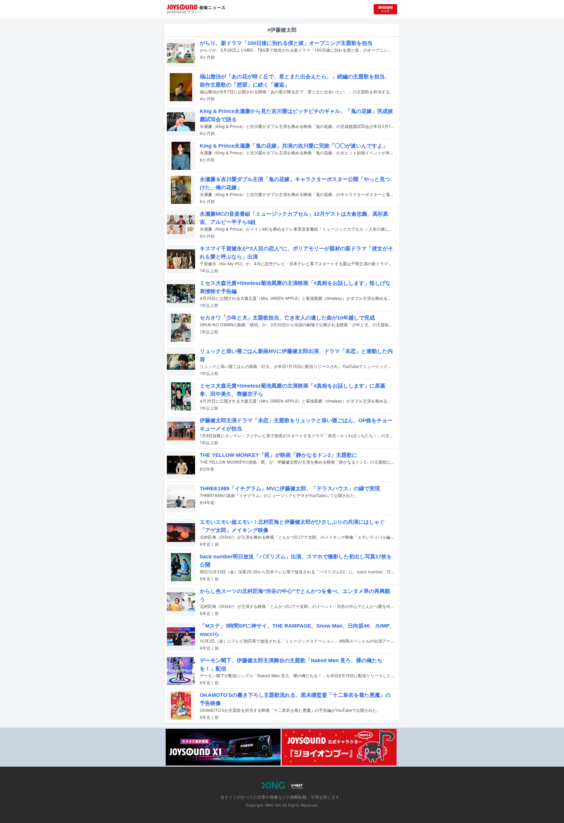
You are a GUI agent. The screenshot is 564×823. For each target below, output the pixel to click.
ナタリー (194, 12)
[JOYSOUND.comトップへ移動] (385, 9)
